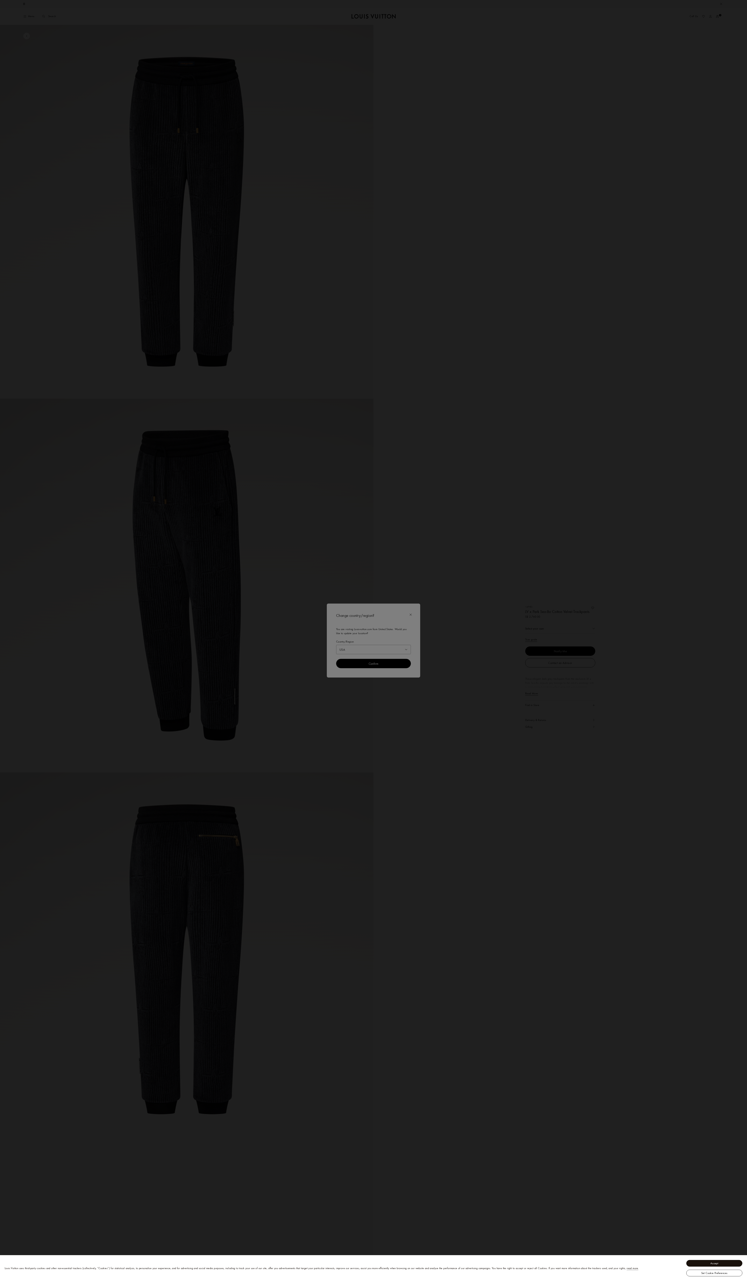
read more (632, 1268)
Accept (714, 1263)
